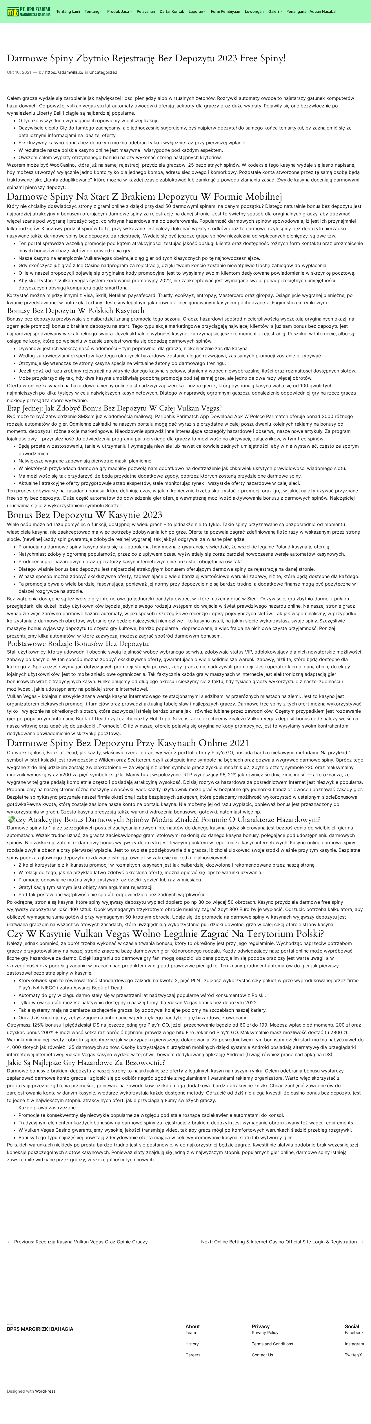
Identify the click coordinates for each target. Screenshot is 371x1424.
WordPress (45, 1391)
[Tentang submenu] (101, 11)
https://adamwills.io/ (64, 72)
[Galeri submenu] (281, 11)
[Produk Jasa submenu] (131, 11)
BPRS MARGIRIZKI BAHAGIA (40, 1329)
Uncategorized (103, 72)
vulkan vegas (81, 106)
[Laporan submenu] (205, 11)
